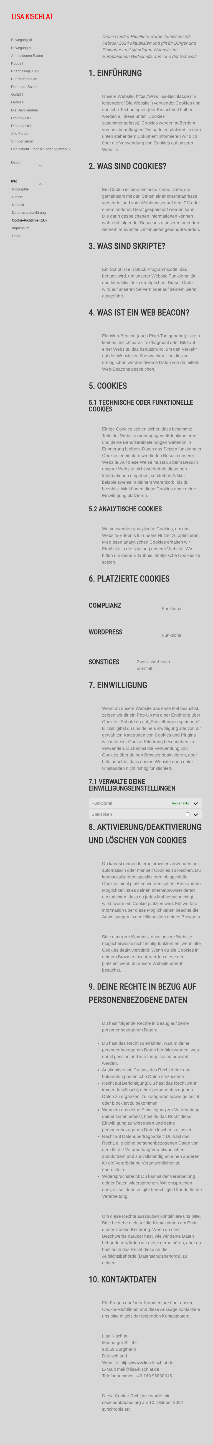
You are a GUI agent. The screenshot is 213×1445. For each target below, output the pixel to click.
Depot (16, 162)
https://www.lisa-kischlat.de (162, 96)
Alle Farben (20, 133)
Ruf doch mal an (24, 79)
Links (16, 236)
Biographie (20, 189)
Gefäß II (17, 102)
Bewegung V (21, 48)
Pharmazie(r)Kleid (25, 71)
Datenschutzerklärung (29, 212)
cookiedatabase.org (121, 1402)
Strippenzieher (22, 141)
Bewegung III (21, 40)
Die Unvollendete (24, 110)
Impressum (20, 228)
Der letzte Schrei (24, 87)
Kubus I (17, 63)
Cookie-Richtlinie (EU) (29, 220)
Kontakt (18, 205)
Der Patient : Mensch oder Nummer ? (40, 149)
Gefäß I (17, 94)
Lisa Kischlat (32, 16)
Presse (17, 197)
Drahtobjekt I (21, 118)
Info (14, 181)
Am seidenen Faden (27, 55)
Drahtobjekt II (21, 126)
